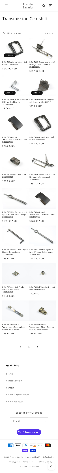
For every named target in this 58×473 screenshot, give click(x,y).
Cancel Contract (14, 380)
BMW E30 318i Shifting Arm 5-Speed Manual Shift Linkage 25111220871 (41, 251)
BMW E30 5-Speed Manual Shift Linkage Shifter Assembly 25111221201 (42, 64)
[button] (6, 5)
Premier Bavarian (17, 457)
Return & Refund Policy (17, 394)
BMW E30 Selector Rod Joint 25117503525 (14, 175)
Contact (10, 387)
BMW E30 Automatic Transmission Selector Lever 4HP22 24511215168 (14, 326)
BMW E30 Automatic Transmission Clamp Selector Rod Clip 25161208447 (41, 326)
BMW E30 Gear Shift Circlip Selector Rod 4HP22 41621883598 (13, 289)
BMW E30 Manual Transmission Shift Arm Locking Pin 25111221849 (15, 102)
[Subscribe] (44, 421)
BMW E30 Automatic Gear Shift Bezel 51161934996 (15, 63)
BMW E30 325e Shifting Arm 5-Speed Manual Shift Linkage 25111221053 (14, 214)
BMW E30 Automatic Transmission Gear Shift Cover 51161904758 (15, 139)
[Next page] (37, 346)
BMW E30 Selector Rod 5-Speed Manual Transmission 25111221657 (15, 251)
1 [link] (20, 346)
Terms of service (29, 462)
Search (9, 373)
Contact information (30, 466)
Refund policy (48, 457)
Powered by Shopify (33, 457)
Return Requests (14, 401)
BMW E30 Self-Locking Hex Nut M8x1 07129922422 (42, 288)
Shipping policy (45, 462)
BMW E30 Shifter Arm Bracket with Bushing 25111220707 (41, 100)
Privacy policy (14, 462)
